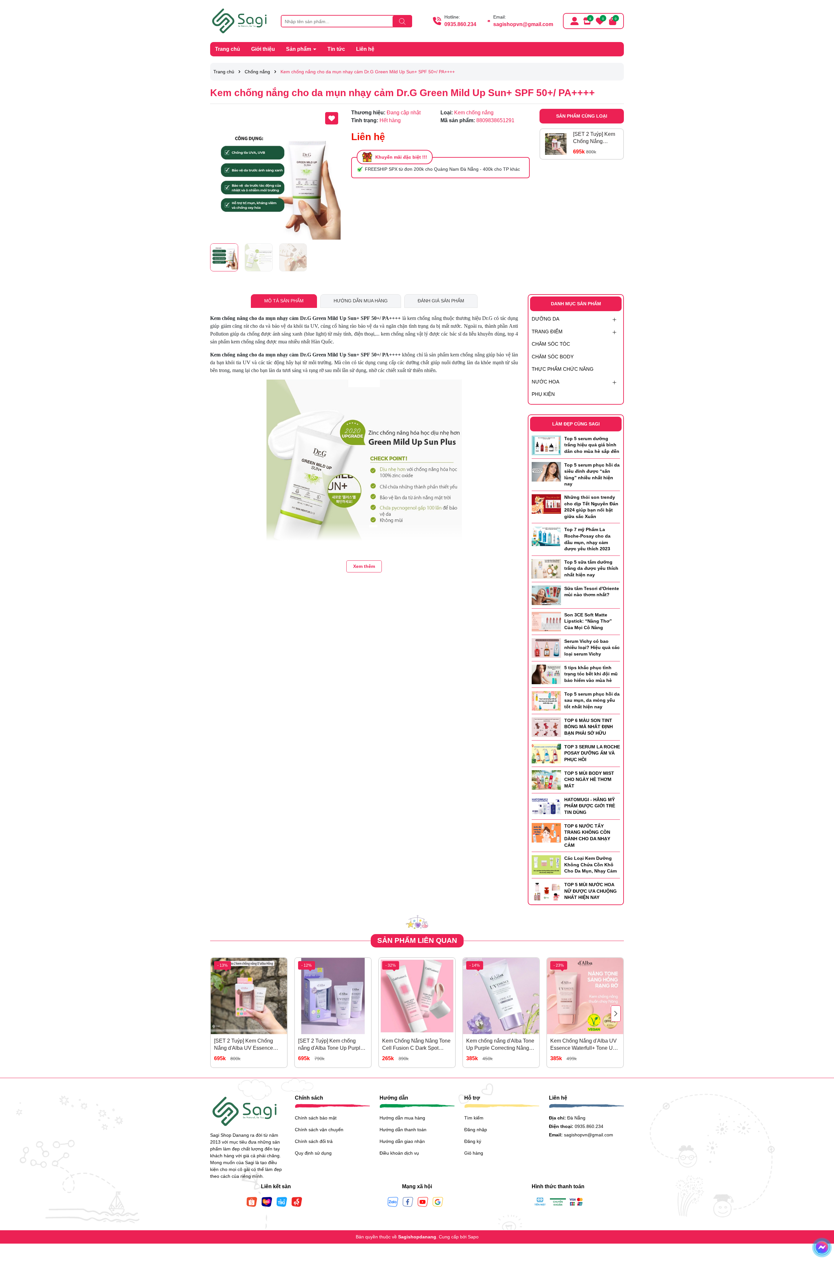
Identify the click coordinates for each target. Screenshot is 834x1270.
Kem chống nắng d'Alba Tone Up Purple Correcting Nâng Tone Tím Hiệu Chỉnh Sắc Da (500, 1045)
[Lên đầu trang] (820, 1230)
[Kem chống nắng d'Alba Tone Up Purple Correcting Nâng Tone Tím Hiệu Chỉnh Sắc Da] (501, 996)
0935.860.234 (460, 24)
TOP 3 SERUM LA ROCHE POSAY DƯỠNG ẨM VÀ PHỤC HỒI (592, 753)
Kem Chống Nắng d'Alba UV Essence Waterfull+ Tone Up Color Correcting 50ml (583, 1045)
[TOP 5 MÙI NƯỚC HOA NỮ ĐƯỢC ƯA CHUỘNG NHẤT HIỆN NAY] (546, 891)
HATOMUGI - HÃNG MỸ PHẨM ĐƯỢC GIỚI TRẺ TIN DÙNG (589, 806)
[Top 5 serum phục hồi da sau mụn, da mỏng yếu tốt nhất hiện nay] (546, 700)
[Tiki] (282, 1201)
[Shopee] (252, 1201)
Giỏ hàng (473, 1153)
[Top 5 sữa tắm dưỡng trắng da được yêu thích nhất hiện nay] (546, 568)
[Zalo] (393, 1201)
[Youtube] (423, 1201)
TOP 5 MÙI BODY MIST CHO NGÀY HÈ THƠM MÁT (589, 779)
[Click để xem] (275, 174)
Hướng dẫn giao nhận (402, 1141)
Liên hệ (365, 49)
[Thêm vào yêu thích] (331, 118)
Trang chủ (227, 49)
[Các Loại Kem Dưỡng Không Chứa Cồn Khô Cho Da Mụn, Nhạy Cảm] (546, 864)
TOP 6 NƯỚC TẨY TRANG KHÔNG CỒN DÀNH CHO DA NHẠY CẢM (587, 835)
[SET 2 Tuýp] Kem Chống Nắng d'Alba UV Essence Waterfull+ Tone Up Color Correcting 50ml (595, 138)
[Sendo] (297, 1201)
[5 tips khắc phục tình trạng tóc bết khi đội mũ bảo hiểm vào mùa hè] (546, 673)
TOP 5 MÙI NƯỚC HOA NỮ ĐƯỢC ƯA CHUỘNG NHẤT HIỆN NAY (590, 891)
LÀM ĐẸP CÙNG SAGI (576, 423)
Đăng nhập (475, 1129)
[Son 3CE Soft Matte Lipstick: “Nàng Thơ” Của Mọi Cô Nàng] (546, 621)
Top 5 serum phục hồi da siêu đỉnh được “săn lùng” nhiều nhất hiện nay (592, 474)
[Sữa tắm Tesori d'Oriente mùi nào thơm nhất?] (546, 594)
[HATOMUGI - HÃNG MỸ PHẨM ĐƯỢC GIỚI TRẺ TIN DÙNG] (546, 805)
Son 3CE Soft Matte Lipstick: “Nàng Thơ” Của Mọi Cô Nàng (588, 621)
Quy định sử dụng (313, 1153)
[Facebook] (408, 1201)
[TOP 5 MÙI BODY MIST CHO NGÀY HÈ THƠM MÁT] (546, 779)
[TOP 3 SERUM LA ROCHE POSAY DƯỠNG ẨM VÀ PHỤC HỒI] (546, 753)
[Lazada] (267, 1201)
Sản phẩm (299, 49)
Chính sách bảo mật (316, 1117)
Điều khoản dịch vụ (399, 1153)
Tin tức (336, 49)
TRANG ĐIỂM (547, 331)
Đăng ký (472, 1141)
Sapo (473, 1236)
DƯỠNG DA (545, 319)
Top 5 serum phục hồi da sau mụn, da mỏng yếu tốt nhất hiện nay (592, 700)
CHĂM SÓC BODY (553, 356)
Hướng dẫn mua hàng (402, 1117)
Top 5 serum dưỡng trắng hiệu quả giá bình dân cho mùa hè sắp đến (591, 445)
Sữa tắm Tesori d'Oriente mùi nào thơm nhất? (591, 592)
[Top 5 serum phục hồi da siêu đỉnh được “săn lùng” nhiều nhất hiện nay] (546, 471)
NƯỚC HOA (545, 381)
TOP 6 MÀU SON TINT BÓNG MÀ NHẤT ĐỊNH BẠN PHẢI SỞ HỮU (588, 727)
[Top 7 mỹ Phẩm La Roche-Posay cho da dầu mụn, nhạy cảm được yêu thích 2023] (546, 536)
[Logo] (240, 20)
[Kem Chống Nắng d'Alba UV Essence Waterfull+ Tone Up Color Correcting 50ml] (585, 996)
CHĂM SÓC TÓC (551, 344)
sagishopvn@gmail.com (523, 24)
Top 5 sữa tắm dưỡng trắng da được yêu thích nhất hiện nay (591, 568)
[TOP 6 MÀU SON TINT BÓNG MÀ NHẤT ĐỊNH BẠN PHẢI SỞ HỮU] (546, 726)
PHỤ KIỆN (543, 394)
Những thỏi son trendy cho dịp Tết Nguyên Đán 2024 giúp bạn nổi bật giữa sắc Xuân (591, 507)
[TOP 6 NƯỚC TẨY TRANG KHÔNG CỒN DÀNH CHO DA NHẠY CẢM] (546, 832)
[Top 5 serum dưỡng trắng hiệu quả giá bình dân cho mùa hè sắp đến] (546, 444)
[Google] (438, 1201)
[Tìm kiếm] (402, 21)
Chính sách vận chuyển (319, 1129)
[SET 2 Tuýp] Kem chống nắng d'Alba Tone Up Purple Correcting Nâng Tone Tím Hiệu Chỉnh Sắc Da (330, 1045)
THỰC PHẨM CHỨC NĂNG (563, 369)
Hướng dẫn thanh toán (403, 1129)
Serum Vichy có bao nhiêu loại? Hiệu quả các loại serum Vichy (592, 648)
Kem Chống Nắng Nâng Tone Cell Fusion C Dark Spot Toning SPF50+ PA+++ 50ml (416, 1045)
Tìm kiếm (473, 1117)
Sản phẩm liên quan (417, 940)
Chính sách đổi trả (314, 1141)
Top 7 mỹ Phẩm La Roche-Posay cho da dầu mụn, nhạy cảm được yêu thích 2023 (587, 539)
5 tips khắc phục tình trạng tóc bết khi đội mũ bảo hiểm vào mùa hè (591, 674)
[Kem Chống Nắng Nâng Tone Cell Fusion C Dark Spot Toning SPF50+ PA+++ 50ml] (417, 996)
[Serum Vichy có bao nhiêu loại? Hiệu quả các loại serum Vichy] (546, 647)
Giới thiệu (263, 49)
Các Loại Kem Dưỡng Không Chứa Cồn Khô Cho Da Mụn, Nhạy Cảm (590, 864)
